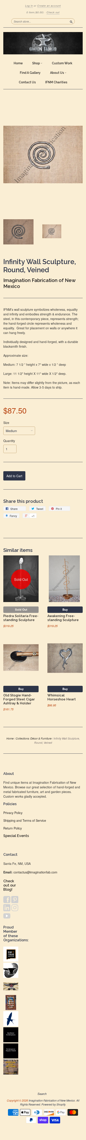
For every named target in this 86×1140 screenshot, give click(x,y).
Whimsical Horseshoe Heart (61, 697)
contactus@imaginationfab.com (35, 872)
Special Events (16, 836)
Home (18, 63)
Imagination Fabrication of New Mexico (52, 1100)
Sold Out (21, 609)
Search (42, 1093)
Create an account (49, 5)
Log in (29, 5)
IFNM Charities (56, 82)
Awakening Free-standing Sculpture (63, 618)
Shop (36, 63)
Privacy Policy (12, 812)
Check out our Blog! (9, 885)
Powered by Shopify (53, 1104)
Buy (65, 609)
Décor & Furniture (41, 738)
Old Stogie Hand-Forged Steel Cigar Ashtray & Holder (19, 699)
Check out (53, 12)
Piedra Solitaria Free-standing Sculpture (20, 618)
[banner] (43, 43)
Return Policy (12, 828)
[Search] (71, 21)
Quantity (9, 440)
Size (6, 422)
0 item (35, 12)
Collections (22, 738)
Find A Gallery (30, 72)
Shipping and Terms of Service (24, 820)
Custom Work (62, 63)
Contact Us (27, 82)
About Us (57, 72)
